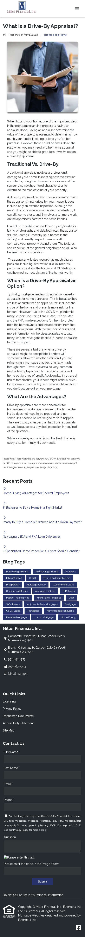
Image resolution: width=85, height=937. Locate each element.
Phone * (9, 800)
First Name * (12, 752)
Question (10, 837)
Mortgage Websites (31, 915)
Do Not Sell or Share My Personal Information (33, 895)
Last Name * (12, 768)
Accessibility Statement (18, 723)
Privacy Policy (12, 708)
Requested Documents (18, 716)
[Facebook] (78, 928)
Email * (8, 784)
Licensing (9, 701)
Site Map (8, 730)
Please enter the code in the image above (31, 864)
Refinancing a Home (55, 34)
